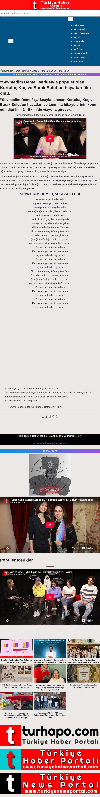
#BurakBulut (29, 388)
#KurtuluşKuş (12, 388)
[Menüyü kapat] (70, 19)
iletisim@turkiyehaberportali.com (50, 443)
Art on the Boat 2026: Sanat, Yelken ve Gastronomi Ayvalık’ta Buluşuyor (50, 661)
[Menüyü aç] (11, 41)
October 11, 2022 (53, 407)
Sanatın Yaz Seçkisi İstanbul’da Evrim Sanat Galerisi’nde (83, 686)
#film (51, 388)
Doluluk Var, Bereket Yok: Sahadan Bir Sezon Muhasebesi (16, 661)
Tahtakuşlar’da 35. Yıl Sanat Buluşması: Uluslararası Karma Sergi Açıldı (50, 715)
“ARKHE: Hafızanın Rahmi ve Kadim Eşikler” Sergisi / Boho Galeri (16, 686)
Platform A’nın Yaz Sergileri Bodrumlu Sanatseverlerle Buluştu (83, 661)
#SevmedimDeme (15, 392)
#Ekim (53, 396)
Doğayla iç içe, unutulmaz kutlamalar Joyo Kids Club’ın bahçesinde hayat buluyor (16, 715)
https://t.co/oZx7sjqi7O (25, 400)
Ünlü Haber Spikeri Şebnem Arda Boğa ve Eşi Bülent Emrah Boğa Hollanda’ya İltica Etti (50, 687)
